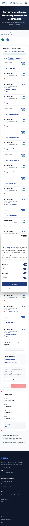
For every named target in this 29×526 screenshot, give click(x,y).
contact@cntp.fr (7, 470)
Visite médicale (4, 483)
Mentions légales (5, 516)
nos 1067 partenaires (11, 247)
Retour (6, 386)
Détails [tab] (12, 240)
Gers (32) (17, 362)
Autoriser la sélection (14, 288)
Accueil (3, 32)
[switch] (25, 269)
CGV (2, 522)
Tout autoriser (14, 284)
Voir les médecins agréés (10, 379)
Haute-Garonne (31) (9, 362)
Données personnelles (6, 519)
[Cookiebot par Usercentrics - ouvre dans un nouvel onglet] (21, 236)
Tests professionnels (6, 486)
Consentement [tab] (5, 240)
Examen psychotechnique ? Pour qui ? (10, 494)
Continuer (19, 386)
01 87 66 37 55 (7, 467)
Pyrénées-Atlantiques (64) (10, 359)
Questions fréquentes (6, 497)
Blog (2, 501)
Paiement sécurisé (5, 499)
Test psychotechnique (12, 32)
